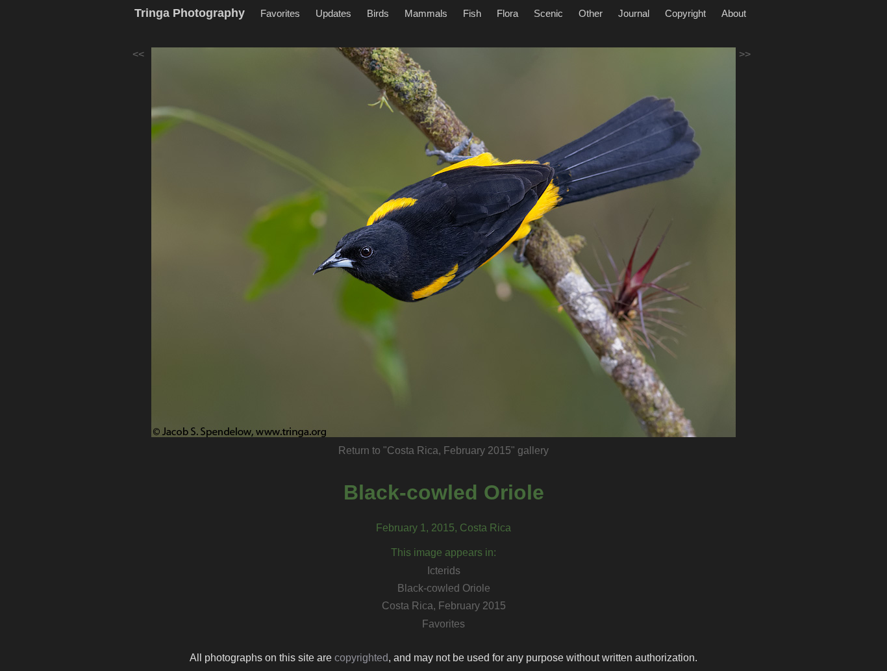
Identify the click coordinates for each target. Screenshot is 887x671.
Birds (378, 13)
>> (745, 54)
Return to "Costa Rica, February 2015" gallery (443, 450)
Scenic (548, 13)
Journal (633, 13)
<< (138, 54)
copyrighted (361, 657)
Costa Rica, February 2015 (444, 605)
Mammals (426, 13)
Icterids (443, 570)
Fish (472, 13)
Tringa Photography (189, 12)
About (733, 13)
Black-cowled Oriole (444, 492)
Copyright (685, 13)
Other (591, 13)
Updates (333, 13)
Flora (507, 13)
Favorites (280, 13)
